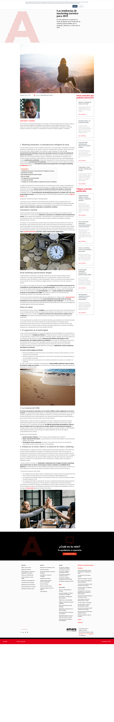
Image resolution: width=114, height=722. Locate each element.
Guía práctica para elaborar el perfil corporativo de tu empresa (85, 585)
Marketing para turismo (47, 95)
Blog (60, 584)
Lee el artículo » (82, 114)
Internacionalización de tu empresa (28, 586)
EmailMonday (24, 165)
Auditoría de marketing (26, 569)
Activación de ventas (44, 569)
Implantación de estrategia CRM (27, 580)
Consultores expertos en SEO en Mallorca (46, 589)
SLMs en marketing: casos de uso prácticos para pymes (85, 249)
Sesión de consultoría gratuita (85, 565)
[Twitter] (50, 136)
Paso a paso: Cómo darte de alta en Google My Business (85, 612)
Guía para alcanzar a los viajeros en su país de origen (85, 588)
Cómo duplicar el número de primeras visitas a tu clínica (83, 600)
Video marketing (43, 591)
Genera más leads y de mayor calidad (27, 578)
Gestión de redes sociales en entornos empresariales (46, 581)
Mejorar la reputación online (46, 586)
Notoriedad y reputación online (27, 588)
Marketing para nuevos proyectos (28, 584)
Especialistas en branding (45, 578)
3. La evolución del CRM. (27, 180)
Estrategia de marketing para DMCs (66, 581)
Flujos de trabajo (25, 176)
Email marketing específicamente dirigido (31, 174)
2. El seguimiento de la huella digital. (30, 178)
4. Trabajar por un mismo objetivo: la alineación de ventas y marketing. (39, 181)
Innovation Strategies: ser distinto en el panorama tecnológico (66, 594)
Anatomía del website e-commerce (85, 578)
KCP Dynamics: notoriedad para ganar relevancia (65, 597)
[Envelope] (50, 140)
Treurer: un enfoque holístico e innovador (65, 590)
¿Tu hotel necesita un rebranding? (84, 602)
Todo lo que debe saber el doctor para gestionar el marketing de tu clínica (84, 572)
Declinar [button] (80, 6)
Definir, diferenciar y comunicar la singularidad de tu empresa (28, 572)
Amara (79, 619)
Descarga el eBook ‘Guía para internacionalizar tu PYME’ (84, 605)
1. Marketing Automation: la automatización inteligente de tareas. (37, 171)
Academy (80, 568)
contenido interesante (29, 231)
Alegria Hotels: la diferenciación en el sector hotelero (66, 610)
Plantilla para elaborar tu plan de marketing (84, 616)
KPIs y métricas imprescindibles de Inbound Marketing (85, 581)
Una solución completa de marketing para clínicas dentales (65, 578)
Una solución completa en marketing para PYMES (64, 572)
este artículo (30, 488)
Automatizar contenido (27, 172)
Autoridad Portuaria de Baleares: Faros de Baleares (65, 620)
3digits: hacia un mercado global (65, 600)
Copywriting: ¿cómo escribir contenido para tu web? (85, 169)
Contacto (80, 622)
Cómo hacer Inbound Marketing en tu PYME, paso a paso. (85, 596)
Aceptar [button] (75, 6)
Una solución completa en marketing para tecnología (64, 568)
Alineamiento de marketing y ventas (47, 567)
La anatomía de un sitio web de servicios (84, 576)
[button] (5, 641)
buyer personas (70, 297)
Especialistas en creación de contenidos (45, 576)
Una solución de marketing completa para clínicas (64, 575)
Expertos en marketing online (27, 575)
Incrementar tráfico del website (27, 582)
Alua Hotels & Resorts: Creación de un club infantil (66, 613)
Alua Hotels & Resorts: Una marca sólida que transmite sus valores (66, 616)
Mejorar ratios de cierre (26, 567)
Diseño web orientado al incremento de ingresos (47, 572)
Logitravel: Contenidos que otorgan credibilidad (66, 603)
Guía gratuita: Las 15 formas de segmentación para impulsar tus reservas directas (84, 592)
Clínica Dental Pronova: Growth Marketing (65, 606)
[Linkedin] (50, 133)
